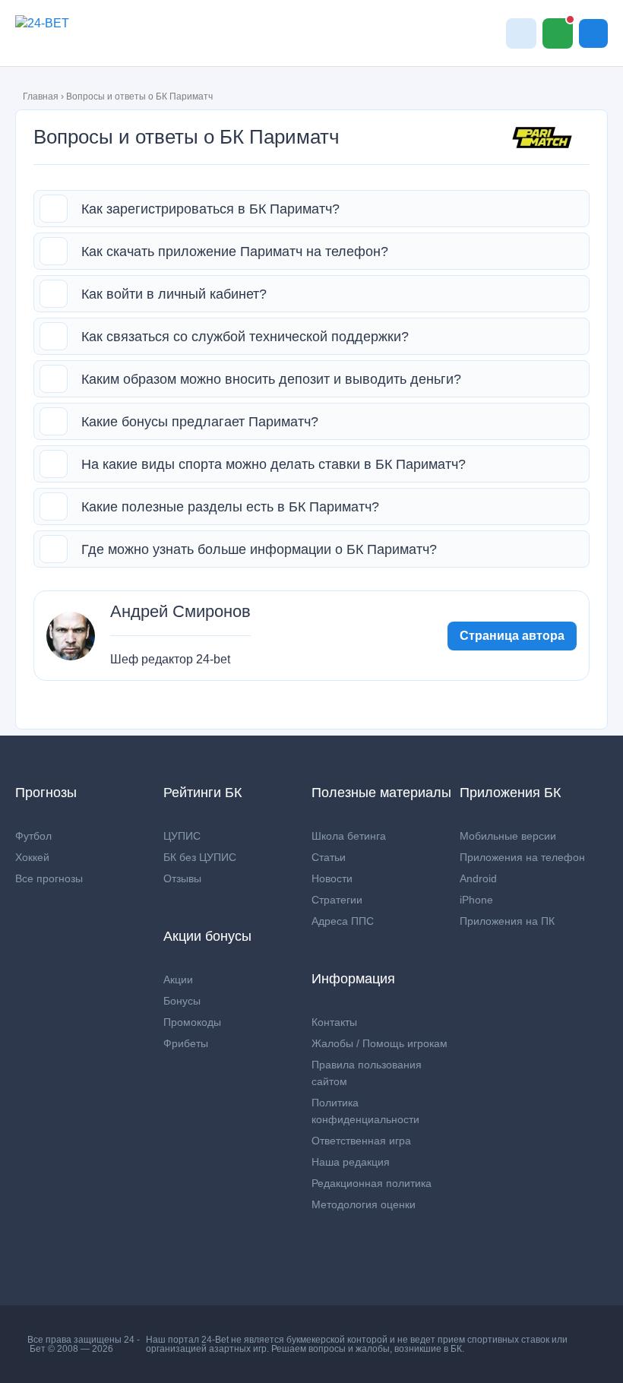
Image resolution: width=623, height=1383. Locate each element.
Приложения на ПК (507, 921)
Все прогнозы (49, 878)
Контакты (334, 1022)
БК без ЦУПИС (199, 857)
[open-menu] (593, 33)
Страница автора (512, 635)
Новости (332, 878)
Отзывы (182, 878)
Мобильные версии (508, 836)
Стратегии (337, 900)
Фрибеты (185, 1043)
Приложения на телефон (522, 857)
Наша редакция (351, 1162)
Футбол (33, 836)
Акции (178, 979)
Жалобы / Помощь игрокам (379, 1043)
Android (478, 878)
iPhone (476, 900)
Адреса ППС (343, 921)
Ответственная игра (361, 1141)
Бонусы (182, 1001)
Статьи (329, 857)
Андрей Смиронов (180, 611)
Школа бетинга (349, 836)
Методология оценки (364, 1204)
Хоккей (32, 857)
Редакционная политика (372, 1183)
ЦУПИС (182, 836)
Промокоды (192, 1022)
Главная (41, 96)
